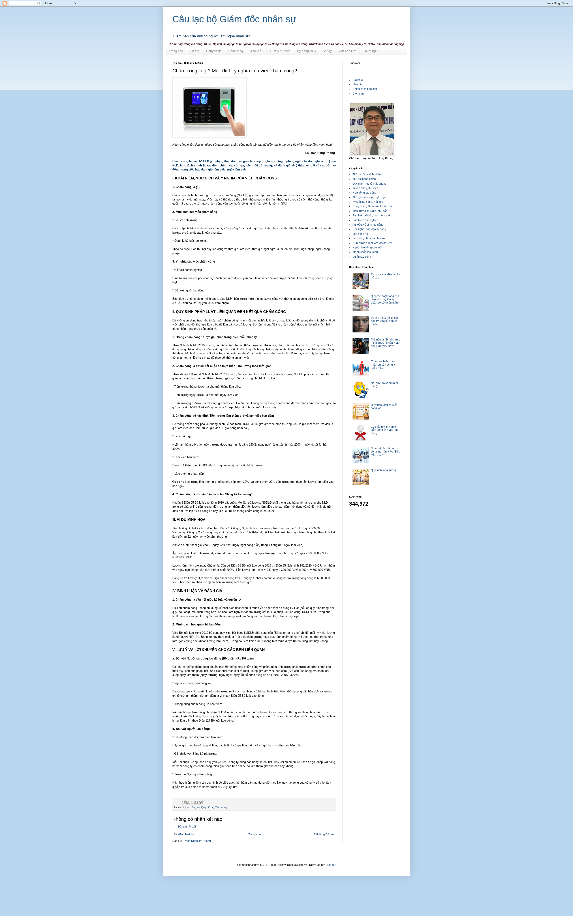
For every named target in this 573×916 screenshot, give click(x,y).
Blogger (330, 864)
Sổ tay (327, 51)
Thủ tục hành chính (364, 179)
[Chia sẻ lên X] (192, 802)
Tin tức (194, 51)
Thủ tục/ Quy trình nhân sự (369, 174)
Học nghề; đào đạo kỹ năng (369, 229)
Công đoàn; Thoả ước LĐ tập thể (373, 206)
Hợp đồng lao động (195, 807)
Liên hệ (357, 84)
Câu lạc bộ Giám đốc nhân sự (234, 19)
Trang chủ (176, 51)
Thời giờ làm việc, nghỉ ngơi (370, 197)
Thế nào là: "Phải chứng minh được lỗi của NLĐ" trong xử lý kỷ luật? (385, 343)
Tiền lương (221, 807)
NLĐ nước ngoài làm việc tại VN (372, 243)
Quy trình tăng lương (383, 470)
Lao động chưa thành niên (369, 238)
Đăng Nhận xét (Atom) (197, 841)
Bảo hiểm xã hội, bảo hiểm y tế (371, 215)
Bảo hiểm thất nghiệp (365, 220)
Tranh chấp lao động (365, 252)
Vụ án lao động (362, 256)
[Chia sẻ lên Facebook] (196, 802)
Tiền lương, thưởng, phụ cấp (370, 211)
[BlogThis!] (187, 802)
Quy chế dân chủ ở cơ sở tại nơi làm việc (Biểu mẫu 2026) (385, 452)
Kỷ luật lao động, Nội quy (368, 201)
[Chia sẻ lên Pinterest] (200, 802)
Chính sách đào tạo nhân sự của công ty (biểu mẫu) (383, 364)
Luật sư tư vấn (280, 51)
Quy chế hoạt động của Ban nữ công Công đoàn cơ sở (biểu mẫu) (385, 299)
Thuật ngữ (370, 51)
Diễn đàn (358, 93)
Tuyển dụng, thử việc (365, 188)
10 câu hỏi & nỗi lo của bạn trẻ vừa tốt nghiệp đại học (385, 321)
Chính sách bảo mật (365, 89)
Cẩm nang (235, 51)
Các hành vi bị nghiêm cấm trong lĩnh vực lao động (384, 430)
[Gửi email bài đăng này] (183, 802)
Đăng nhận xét (187, 826)
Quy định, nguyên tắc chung (370, 183)
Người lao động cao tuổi (367, 247)
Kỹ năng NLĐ (306, 51)
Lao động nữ (360, 233)
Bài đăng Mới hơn (184, 834)
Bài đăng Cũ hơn (324, 834)
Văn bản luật (347, 51)
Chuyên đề (214, 51)
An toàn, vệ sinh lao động (368, 224)
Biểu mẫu (256, 51)
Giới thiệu (358, 80)
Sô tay (210, 807)
